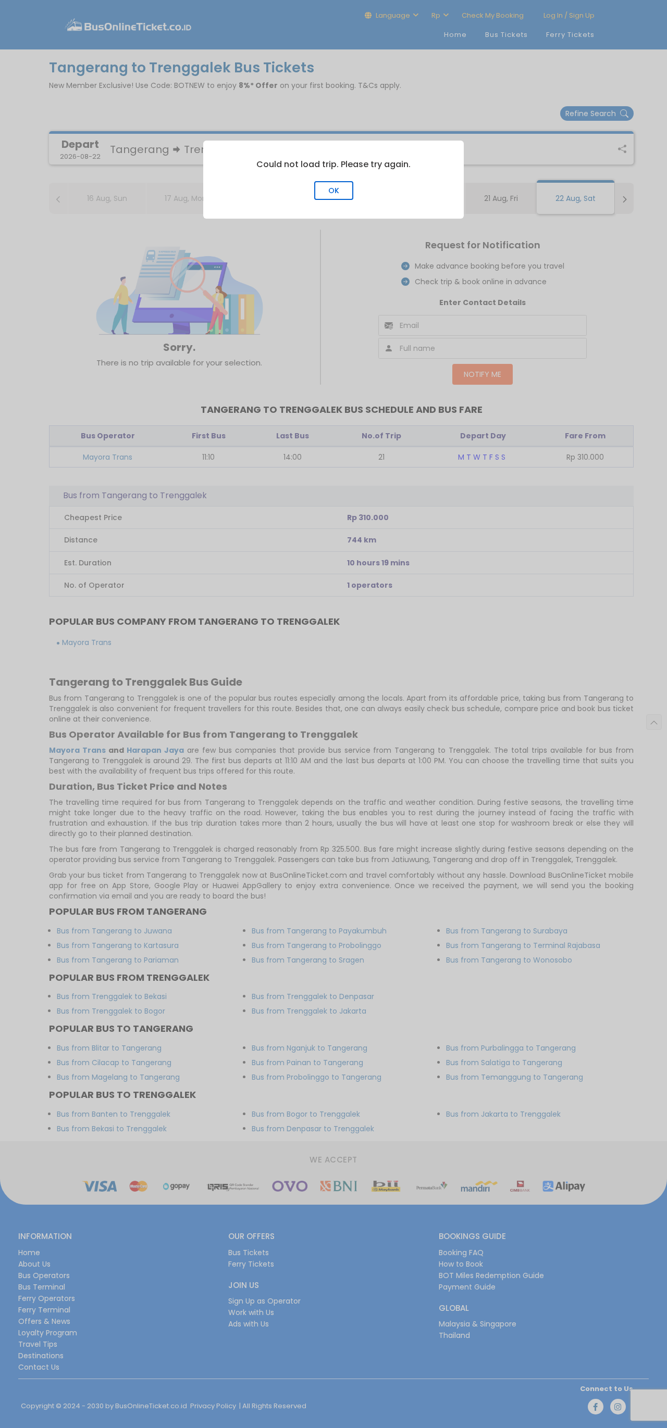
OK (333, 190)
